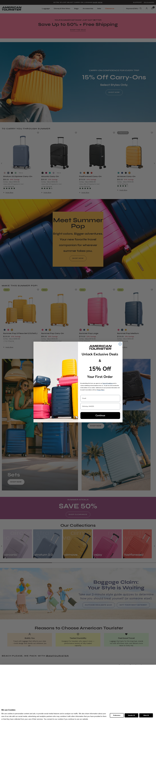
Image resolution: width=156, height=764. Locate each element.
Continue (100, 415)
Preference (116, 715)
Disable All (131, 715)
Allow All (146, 715)
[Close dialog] (120, 344)
